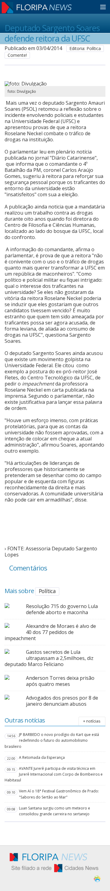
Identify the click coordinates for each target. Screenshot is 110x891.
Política (47, 591)
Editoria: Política (85, 48)
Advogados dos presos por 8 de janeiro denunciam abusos (62, 700)
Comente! (17, 55)
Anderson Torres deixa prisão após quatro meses (60, 681)
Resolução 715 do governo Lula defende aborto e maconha (62, 609)
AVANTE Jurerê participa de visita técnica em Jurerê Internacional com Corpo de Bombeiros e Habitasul (54, 774)
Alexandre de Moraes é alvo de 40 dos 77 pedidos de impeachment (50, 632)
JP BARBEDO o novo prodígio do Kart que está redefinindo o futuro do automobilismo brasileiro (52, 740)
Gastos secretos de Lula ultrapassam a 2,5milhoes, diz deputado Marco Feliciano (49, 658)
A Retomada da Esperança (42, 757)
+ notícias (92, 721)
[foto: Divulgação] (55, 83)
